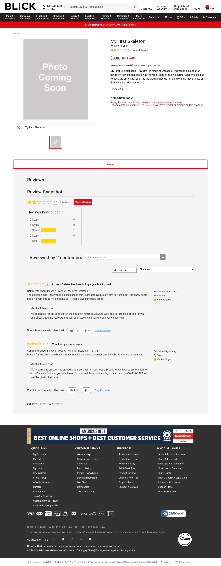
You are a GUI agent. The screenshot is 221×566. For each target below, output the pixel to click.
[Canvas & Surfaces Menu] (26, 21)
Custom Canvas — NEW (45, 500)
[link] (49, 9)
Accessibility (68, 546)
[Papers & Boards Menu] (76, 21)
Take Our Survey (85, 491)
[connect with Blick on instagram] (72, 541)
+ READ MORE (116, 89)
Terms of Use (54, 546)
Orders (196, 9)
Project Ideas (126, 482)
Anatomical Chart (119, 45)
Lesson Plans (165, 486)
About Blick (39, 491)
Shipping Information (88, 459)
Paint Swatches (127, 468)
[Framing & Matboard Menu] (106, 21)
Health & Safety (127, 463)
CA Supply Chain (85, 550)
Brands (152, 17)
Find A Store (39, 473)
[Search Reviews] (163, 257)
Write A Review (140, 50)
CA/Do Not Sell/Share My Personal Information (51, 550)
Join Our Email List (43, 496)
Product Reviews (127, 473)
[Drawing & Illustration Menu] (59, 21)
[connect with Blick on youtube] (90, 541)
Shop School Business (181, 7)
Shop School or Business (171, 454)
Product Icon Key (128, 459)
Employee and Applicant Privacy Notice (115, 550)
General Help (84, 454)
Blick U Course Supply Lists (172, 477)
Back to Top (57, 404)
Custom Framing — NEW (46, 505)
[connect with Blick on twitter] (63, 541)
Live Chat (82, 482)
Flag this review (102, 330)
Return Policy (84, 468)
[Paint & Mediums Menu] (11, 21)
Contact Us (83, 486)
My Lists (37, 468)
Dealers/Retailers (167, 491)
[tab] (110, 164)
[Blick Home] (21, 7)
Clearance (210, 17)
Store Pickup (40, 477)
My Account (39, 454)
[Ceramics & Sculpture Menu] (123, 21)
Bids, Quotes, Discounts (171, 463)
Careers (37, 486)
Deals (195, 17)
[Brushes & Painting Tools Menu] (41, 21)
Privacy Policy (36, 546)
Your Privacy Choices (108, 546)
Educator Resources (169, 482)
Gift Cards (38, 463)
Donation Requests (87, 477)
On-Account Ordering (169, 468)
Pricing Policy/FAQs (87, 473)
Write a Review (83, 202)
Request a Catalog (128, 486)
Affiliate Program (42, 482)
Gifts (182, 17)
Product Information (129, 454)
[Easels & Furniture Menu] (91, 21)
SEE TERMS (129, 24)
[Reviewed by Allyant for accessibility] (185, 539)
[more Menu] (139, 21)
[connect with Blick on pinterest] (81, 541)
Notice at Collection (86, 546)
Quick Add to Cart (167, 459)
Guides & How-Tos (128, 477)
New (170, 17)
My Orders (38, 459)
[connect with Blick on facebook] (54, 541)
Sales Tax (82, 463)
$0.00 (115, 58)
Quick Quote (164, 473)
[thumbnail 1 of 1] (55, 142)
